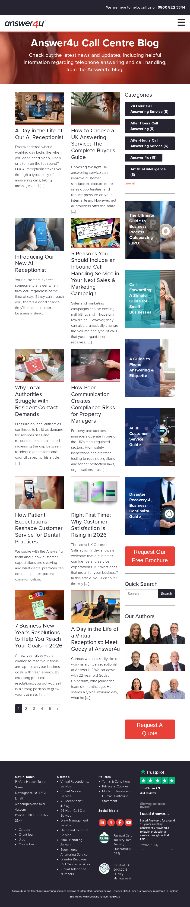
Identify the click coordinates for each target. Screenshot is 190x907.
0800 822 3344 (171, 7)
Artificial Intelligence (148, 172)
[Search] (166, 593)
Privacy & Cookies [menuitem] (115, 786)
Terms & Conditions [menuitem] (116, 781)
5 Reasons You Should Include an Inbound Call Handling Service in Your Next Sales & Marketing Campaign (95, 273)
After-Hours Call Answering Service (149, 143)
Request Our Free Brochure (150, 556)
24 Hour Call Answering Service (149, 109)
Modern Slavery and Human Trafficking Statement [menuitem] (117, 796)
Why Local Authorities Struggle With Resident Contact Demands (36, 401)
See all (130, 183)
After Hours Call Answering (144, 126)
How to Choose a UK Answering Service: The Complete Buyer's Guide (93, 144)
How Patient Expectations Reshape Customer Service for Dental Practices (39, 528)
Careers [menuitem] (24, 830)
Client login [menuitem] (27, 835)
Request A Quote (150, 729)
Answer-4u (143, 157)
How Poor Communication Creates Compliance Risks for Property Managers (93, 404)
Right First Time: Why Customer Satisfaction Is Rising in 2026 (91, 525)
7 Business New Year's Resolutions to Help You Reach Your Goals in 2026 (39, 635)
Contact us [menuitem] (27, 844)
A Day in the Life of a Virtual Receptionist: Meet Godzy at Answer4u (95, 639)
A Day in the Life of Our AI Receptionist (39, 134)
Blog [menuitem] (22, 839)
